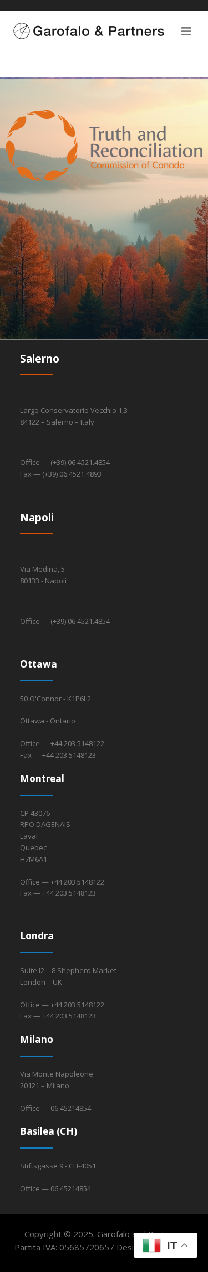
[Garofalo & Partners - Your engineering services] (104, 31)
